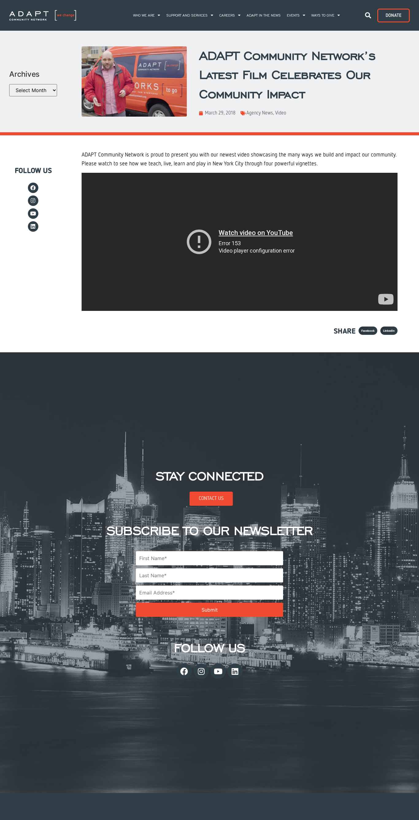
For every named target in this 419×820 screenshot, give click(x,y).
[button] (368, 15)
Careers (227, 15)
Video (280, 113)
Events (293, 15)
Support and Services (187, 15)
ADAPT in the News (264, 15)
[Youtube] (33, 213)
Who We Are (144, 15)
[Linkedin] (33, 226)
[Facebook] (33, 188)
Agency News (259, 113)
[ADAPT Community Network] (42, 15)
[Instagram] (33, 200)
